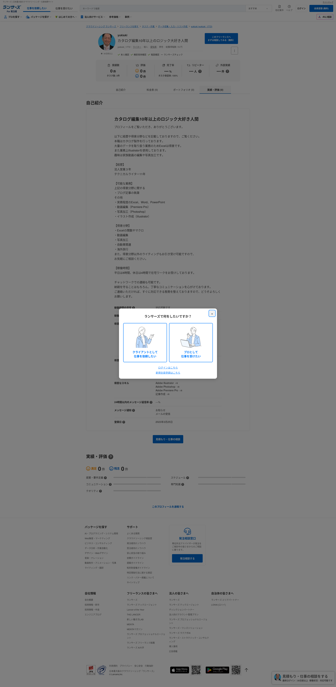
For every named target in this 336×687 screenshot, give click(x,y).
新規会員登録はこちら (168, 372)
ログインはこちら (168, 367)
